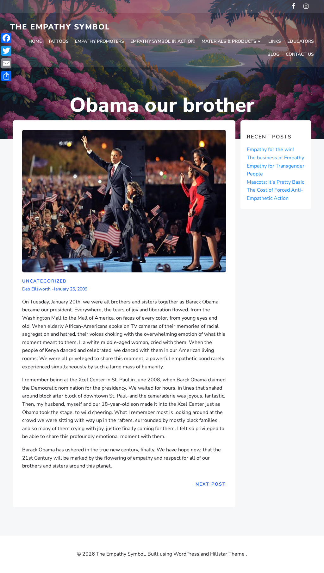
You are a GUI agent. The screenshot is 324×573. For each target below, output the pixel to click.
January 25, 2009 (70, 289)
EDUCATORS (300, 41)
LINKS (274, 41)
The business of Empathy (275, 157)
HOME (35, 41)
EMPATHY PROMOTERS (99, 41)
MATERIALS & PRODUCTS (229, 41)
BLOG (273, 54)
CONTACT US (300, 54)
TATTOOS (58, 41)
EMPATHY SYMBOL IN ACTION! (162, 41)
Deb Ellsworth (36, 289)
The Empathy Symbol (60, 27)
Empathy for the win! (270, 149)
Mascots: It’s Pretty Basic (275, 182)
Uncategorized (44, 281)
